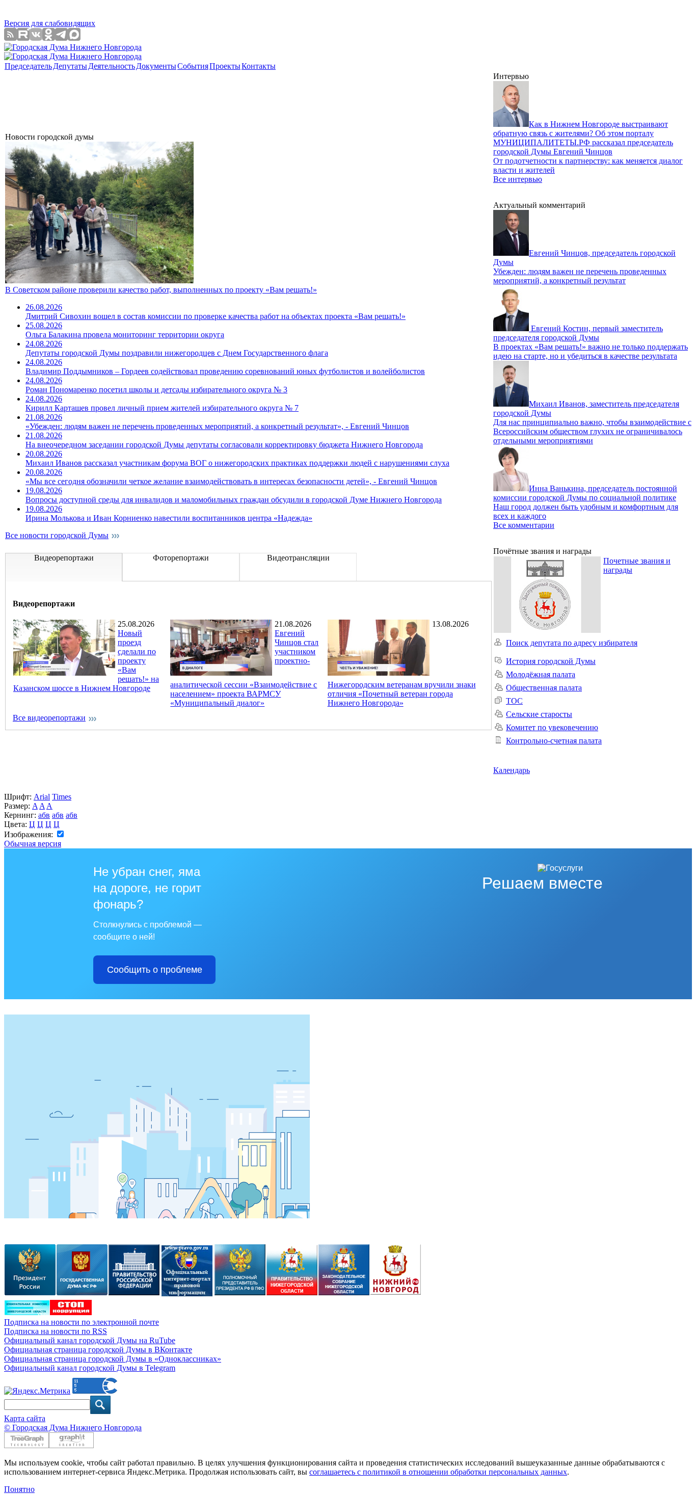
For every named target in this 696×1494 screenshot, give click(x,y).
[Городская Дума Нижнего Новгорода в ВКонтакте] (36, 38)
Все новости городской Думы (57, 535)
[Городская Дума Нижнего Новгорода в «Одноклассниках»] (48, 38)
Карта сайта (24, 1418)
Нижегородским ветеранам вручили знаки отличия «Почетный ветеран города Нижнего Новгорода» (402, 693)
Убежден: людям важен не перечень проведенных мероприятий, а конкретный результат (579, 276)
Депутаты (70, 66)
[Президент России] (30, 1292)
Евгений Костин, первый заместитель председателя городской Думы (578, 333)
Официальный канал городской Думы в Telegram (89, 1368)
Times (61, 796)
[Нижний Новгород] (395, 1292)
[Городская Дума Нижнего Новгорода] (73, 47)
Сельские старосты (539, 714)
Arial (42, 796)
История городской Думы (551, 661)
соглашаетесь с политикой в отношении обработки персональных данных (438, 1472)
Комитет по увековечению (552, 727)
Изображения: (29, 834)
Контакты (259, 66)
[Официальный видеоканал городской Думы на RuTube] (23, 38)
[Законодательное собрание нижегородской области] (343, 1292)
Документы (156, 66)
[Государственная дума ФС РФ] (82, 1292)
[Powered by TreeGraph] (26, 1445)
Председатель (28, 66)
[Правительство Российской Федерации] (134, 1292)
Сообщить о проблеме (154, 970)
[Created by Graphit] (71, 1445)
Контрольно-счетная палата (554, 740)
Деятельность (111, 66)
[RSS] (10, 38)
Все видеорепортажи (49, 717)
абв (44, 815)
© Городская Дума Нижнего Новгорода (73, 1427)
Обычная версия (32, 843)
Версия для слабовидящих (49, 23)
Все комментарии (523, 525)
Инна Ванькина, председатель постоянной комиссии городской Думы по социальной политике (585, 493)
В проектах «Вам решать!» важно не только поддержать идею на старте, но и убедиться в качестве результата (590, 351)
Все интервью (517, 179)
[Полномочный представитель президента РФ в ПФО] (186, 1294)
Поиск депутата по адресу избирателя (571, 642)
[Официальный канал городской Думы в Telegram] (61, 38)
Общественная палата (544, 687)
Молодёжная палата (540, 674)
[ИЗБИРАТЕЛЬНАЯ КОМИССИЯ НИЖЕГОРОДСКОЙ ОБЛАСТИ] (27, 1312)
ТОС (514, 701)
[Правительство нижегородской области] (291, 1292)
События (192, 66)
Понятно (19, 1489)
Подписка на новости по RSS (55, 1331)
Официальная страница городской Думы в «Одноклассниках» (112, 1358)
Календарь (511, 770)
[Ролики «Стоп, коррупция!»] (71, 1312)
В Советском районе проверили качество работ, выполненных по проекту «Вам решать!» (161, 289)
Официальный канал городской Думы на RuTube (89, 1340)
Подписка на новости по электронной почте (81, 1322)
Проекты (224, 66)
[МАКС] (74, 38)
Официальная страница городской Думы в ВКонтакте (98, 1349)
